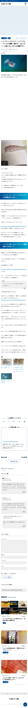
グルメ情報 (4, 38)
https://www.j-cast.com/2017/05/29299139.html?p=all (13, 226)
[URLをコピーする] (24, 421)
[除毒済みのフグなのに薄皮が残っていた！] (6, 376)
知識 (9, 38)
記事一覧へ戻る (14, 461)
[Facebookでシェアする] (8, 421)
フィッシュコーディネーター (10, 441)
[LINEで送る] (19, 421)
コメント (4, 539)
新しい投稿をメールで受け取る (8, 573)
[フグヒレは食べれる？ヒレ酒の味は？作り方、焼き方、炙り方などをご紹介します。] (18, 362)
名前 (3, 554)
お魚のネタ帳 (6, 4)
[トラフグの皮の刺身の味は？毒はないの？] (6, 362)
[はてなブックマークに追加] (14, 421)
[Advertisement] (14, 20)
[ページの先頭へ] (25, 705)
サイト (2, 566)
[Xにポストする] (3, 421)
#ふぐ (17, 38)
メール (3, 560)
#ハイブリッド (23, 38)
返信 (24, 511)
